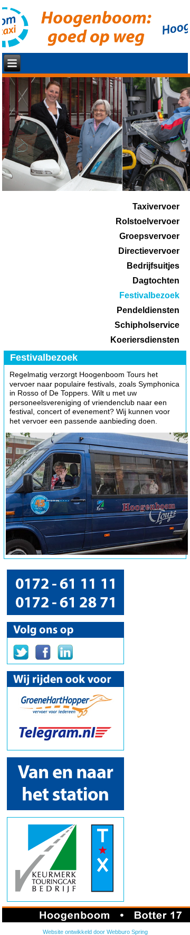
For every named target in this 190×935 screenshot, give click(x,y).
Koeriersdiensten (144, 339)
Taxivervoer (155, 206)
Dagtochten (155, 280)
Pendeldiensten (148, 310)
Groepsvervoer (149, 236)
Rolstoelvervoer (147, 221)
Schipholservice (147, 324)
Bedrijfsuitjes (153, 265)
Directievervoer (148, 250)
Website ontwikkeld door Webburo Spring (95, 932)
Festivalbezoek (149, 295)
